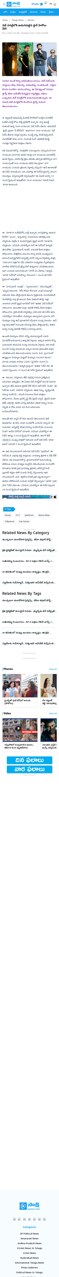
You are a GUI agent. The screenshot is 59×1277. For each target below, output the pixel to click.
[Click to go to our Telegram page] (39, 1219)
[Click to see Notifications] (55, 4)
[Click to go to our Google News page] (44, 1219)
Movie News (44, 515)
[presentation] (6, 685)
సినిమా (43, 12)
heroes (8, 515)
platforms (29, 515)
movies (31, 20)
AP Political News (29, 1233)
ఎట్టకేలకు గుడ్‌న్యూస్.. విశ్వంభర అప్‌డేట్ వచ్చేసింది (29, 582)
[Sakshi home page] (29, 1206)
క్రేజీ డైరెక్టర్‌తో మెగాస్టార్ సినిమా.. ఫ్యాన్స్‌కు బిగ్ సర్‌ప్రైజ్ (29, 550)
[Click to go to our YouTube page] (34, 1219)
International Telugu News (29, 1263)
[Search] (41, 4)
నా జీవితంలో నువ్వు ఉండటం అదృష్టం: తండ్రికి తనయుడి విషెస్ (28, 572)
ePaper (35, 4)
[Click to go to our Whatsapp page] (19, 1219)
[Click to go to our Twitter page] (24, 1219)
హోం (5, 12)
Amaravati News (30, 1238)
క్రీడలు (51, 12)
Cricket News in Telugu (29, 1248)
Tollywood (9, 521)
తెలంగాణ (33, 12)
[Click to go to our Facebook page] (14, 1219)
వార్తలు (13, 12)
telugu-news (17, 20)
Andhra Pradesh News (30, 1243)
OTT (18, 515)
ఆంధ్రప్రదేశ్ (23, 12)
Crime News (29, 1253)
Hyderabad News (29, 1258)
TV (50, 4)
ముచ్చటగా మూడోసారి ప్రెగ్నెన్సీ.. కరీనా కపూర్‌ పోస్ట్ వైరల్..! (27, 539)
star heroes (24, 521)
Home (5, 20)
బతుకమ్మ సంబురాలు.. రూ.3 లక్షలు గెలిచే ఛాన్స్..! (28, 561)
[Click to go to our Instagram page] (29, 1219)
